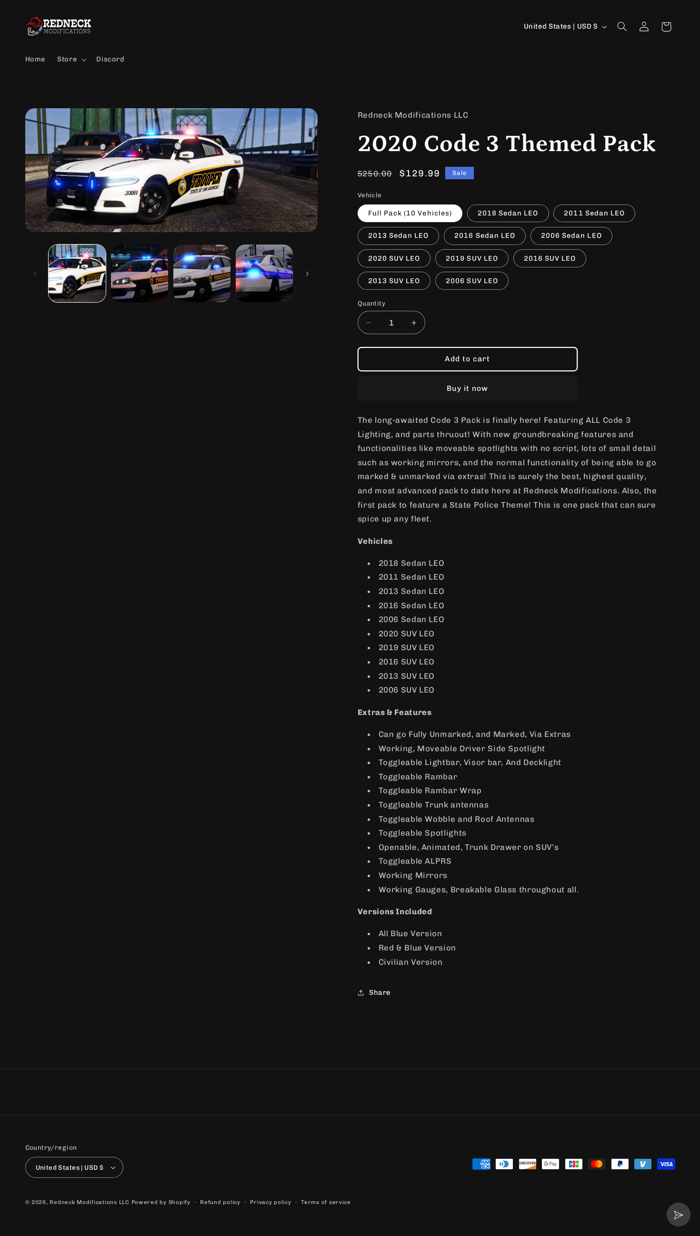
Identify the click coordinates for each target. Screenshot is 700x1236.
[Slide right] (307, 273)
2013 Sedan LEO (398, 236)
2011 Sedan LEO (594, 213)
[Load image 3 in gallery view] (202, 273)
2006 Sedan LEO (571, 236)
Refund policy (220, 1202)
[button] (70, 59)
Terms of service (326, 1202)
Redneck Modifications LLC (89, 1202)
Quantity (371, 303)
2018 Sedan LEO (508, 213)
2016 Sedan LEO (484, 236)
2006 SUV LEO (472, 280)
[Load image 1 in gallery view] (77, 273)
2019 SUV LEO (472, 258)
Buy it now (468, 388)
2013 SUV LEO (394, 280)
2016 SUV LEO (550, 258)
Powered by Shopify (160, 1202)
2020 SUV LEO (394, 258)
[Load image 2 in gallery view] (140, 273)
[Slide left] (35, 273)
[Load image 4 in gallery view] (264, 273)
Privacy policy (270, 1202)
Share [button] (379, 992)
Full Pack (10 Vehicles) (410, 213)
